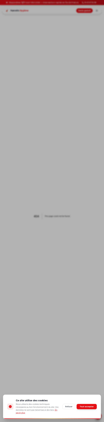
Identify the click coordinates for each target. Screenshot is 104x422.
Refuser (68, 406)
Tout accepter (87, 406)
